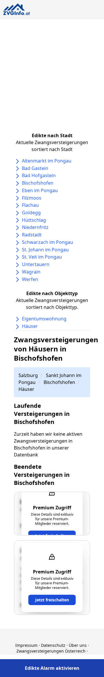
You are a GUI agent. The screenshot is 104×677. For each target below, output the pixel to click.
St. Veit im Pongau (42, 257)
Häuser (30, 326)
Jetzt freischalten (52, 600)
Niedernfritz (35, 227)
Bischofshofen (37, 183)
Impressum (26, 645)
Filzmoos (31, 198)
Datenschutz (53, 645)
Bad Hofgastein (39, 175)
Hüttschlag (34, 220)
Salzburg (28, 375)
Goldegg (31, 212)
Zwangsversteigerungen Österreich (51, 651)
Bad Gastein (35, 168)
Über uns (78, 645)
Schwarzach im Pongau (47, 242)
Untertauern (35, 264)
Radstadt (32, 235)
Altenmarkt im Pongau (46, 161)
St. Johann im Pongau (45, 249)
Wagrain (31, 272)
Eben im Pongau (40, 190)
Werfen (30, 279)
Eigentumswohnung (44, 318)
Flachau (30, 205)
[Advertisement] (52, 73)
